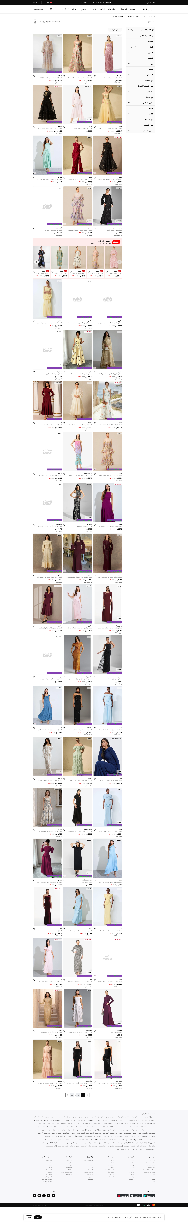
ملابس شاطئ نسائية (62, 1146)
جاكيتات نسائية (88, 1142)
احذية (50, 1165)
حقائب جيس (59, 1136)
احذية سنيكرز (143, 1126)
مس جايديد (68, 1120)
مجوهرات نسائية (92, 1146)
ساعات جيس (118, 1123)
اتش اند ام (138, 1139)
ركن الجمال (112, 9)
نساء (144, 16)
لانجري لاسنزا (143, 1120)
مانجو (127, 1120)
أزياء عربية (63, 1123)
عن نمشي (152, 1160)
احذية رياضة (152, 1126)
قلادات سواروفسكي (49, 1136)
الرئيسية (152, 16)
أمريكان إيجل (152, 1136)
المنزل (74, 9)
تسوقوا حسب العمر (47, 1179)
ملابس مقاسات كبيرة (47, 1130)
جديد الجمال (69, 1160)
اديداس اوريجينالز (136, 1117)
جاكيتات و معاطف (53, 1126)
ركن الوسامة (90, 1174)
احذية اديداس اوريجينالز (124, 1117)
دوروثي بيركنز (81, 1120)
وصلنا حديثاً (111, 1172)
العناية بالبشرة (114, 1133)
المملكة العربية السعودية (149, 1169)
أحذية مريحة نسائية (68, 1139)
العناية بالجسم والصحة (66, 1172)
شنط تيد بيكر (38, 1120)
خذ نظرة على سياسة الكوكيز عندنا (118, 1217)
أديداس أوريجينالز (56, 1133)
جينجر (141, 1123)
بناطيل (71, 1126)
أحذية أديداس (66, 1133)
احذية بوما (86, 1117)
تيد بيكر (46, 1120)
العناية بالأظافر (89, 1133)
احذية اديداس (146, 1117)
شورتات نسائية (46, 1142)
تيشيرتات (62, 1126)
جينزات (83, 1130)
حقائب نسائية (54, 1142)
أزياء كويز (125, 1136)
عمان (154, 1181)
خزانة (88, 1120)
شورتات (143, 1130)
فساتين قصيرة (142, 1133)
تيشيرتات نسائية (98, 1142)
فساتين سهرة (50, 1123)
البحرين (153, 1179)
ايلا (95, 1117)
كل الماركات (131, 1179)
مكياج (120, 1133)
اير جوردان (97, 1120)
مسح (132, 47)
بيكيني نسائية (124, 1142)
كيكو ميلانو (113, 1117)
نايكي (138, 1136)
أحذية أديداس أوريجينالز (44, 1133)
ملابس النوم (65, 1130)
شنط (40, 1123)
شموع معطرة (70, 1142)
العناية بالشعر (86, 1126)
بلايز (44, 1123)
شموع (40, 1126)
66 (72, 1095)
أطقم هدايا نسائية (125, 1149)
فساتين (129, 16)
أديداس (73, 1133)
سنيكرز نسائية (101, 1139)
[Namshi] (150, 2)
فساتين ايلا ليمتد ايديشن (148, 1139)
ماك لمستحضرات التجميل (105, 1136)
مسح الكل (132, 30)
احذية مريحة (116, 1126)
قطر (154, 1176)
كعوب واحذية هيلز (126, 1126)
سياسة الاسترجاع (151, 1165)
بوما (92, 1117)
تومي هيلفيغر (53, 1120)
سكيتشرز (125, 1123)
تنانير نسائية (107, 1142)
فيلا (42, 1117)
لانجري (109, 1130)
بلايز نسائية (121, 1139)
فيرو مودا (47, 1117)
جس (133, 1167)
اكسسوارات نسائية (150, 1142)
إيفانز (107, 1117)
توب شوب (61, 1120)
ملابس (137, 16)
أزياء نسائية (83, 1146)
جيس (153, 1123)
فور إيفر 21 (133, 1136)
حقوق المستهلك (151, 1167)
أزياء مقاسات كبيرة (51, 1146)
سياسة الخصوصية (150, 1162)
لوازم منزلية (49, 1174)
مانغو (95, 1136)
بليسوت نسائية (49, 1139)
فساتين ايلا (76, 1123)
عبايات (132, 1130)
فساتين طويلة (118, 16)
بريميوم (84, 9)
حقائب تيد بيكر (68, 1136)
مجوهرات (76, 1130)
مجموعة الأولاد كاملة (47, 1184)
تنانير (67, 1126)
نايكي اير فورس (81, 1136)
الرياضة (124, 9)
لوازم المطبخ (102, 1130)
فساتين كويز (152, 1120)
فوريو (52, 1117)
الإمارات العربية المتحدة (149, 1172)
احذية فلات (135, 1126)
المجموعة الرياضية (109, 1169)
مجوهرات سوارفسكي (107, 1123)
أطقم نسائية (58, 1139)
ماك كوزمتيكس (134, 1120)
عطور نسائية (80, 1133)
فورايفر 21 (58, 1117)
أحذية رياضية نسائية (111, 1139)
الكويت (153, 1174)
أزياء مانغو (89, 1136)
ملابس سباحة (90, 1130)
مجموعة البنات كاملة (47, 1181)
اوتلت (102, 9)
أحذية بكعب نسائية (80, 1139)
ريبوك (74, 1120)
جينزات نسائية (102, 1146)
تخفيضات (111, 1176)
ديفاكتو (65, 1117)
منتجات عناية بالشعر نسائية (136, 1142)
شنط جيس (148, 1123)
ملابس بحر (57, 1130)
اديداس (153, 1117)
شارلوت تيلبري (130, 1139)
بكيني (80, 1126)
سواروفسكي (96, 1123)
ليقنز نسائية (126, 1146)
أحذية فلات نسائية (91, 1139)
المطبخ (133, 1146)
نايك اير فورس (106, 1120)
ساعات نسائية (79, 1142)
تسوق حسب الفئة (88, 1160)
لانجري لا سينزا (118, 1136)
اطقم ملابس (108, 1126)
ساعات (45, 1126)
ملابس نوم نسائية (74, 1146)
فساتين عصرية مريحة (149, 1149)
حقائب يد (62, 1142)
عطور (128, 1130)
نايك (69, 1117)
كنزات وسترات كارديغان (119, 1130)
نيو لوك (70, 1123)
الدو (92, 1120)
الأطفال (93, 9)
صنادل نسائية (151, 1146)
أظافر (118, 1149)
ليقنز (96, 1130)
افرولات (102, 1126)
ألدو (75, 1136)
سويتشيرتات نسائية (137, 1149)
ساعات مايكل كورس (86, 1123)
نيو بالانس (132, 1165)
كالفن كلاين (36, 1117)
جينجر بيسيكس (134, 1123)
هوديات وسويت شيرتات (130, 1133)
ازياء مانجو (121, 1120)
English (35, 3)
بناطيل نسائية (115, 1142)
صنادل (137, 1130)
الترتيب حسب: (55, 22)
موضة (132, 9)
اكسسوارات (95, 1126)
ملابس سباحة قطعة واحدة (115, 1146)
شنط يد (153, 1130)
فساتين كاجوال (151, 1133)
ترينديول (80, 1117)
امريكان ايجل (101, 1117)
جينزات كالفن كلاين (141, 1146)
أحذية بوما (144, 1136)
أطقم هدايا (105, 1133)
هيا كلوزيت (114, 1120)
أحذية (112, 1162)
